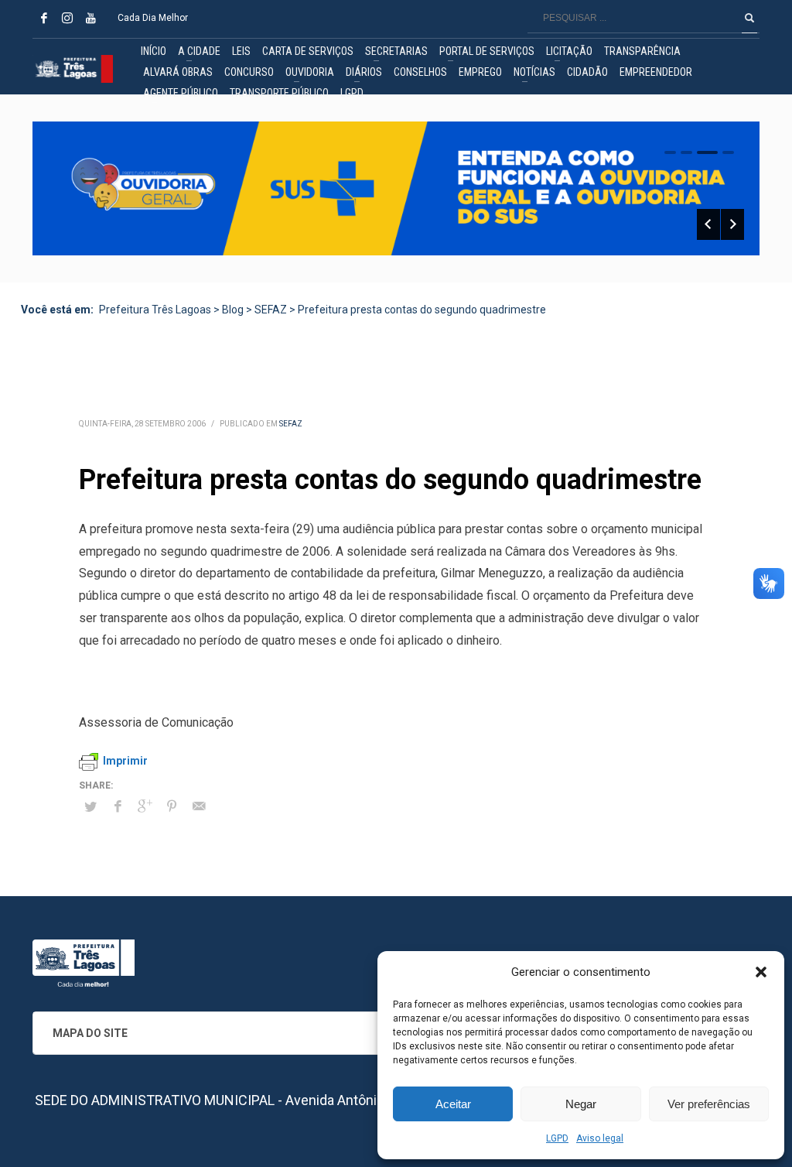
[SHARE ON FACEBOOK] (117, 806)
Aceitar (453, 1104)
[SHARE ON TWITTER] (90, 807)
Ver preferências (708, 1104)
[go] (749, 17)
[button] (761, 972)
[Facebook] (44, 17)
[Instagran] (67, 17)
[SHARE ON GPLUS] (144, 806)
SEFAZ (290, 423)
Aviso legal (599, 1138)
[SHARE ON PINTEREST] (171, 806)
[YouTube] (90, 17)
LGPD (557, 1138)
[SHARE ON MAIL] (198, 806)
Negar (580, 1104)
